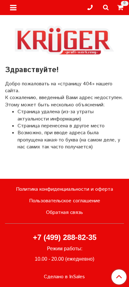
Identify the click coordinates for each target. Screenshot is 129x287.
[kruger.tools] (64, 39)
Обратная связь (64, 212)
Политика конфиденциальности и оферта (64, 189)
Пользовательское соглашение (64, 201)
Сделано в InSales (64, 276)
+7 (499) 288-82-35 (64, 237)
